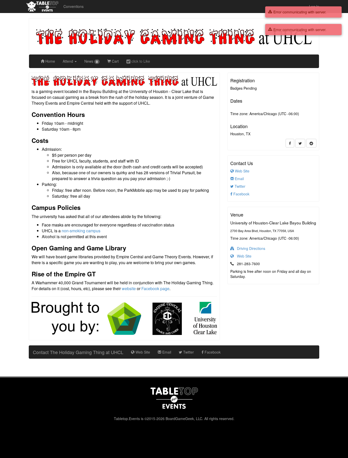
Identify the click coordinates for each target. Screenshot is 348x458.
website (129, 288)
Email (239, 178)
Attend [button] (68, 61)
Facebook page (155, 288)
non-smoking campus (81, 231)
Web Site (241, 170)
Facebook (240, 193)
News (91, 61)
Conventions (73, 6)
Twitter (239, 186)
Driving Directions (249, 248)
